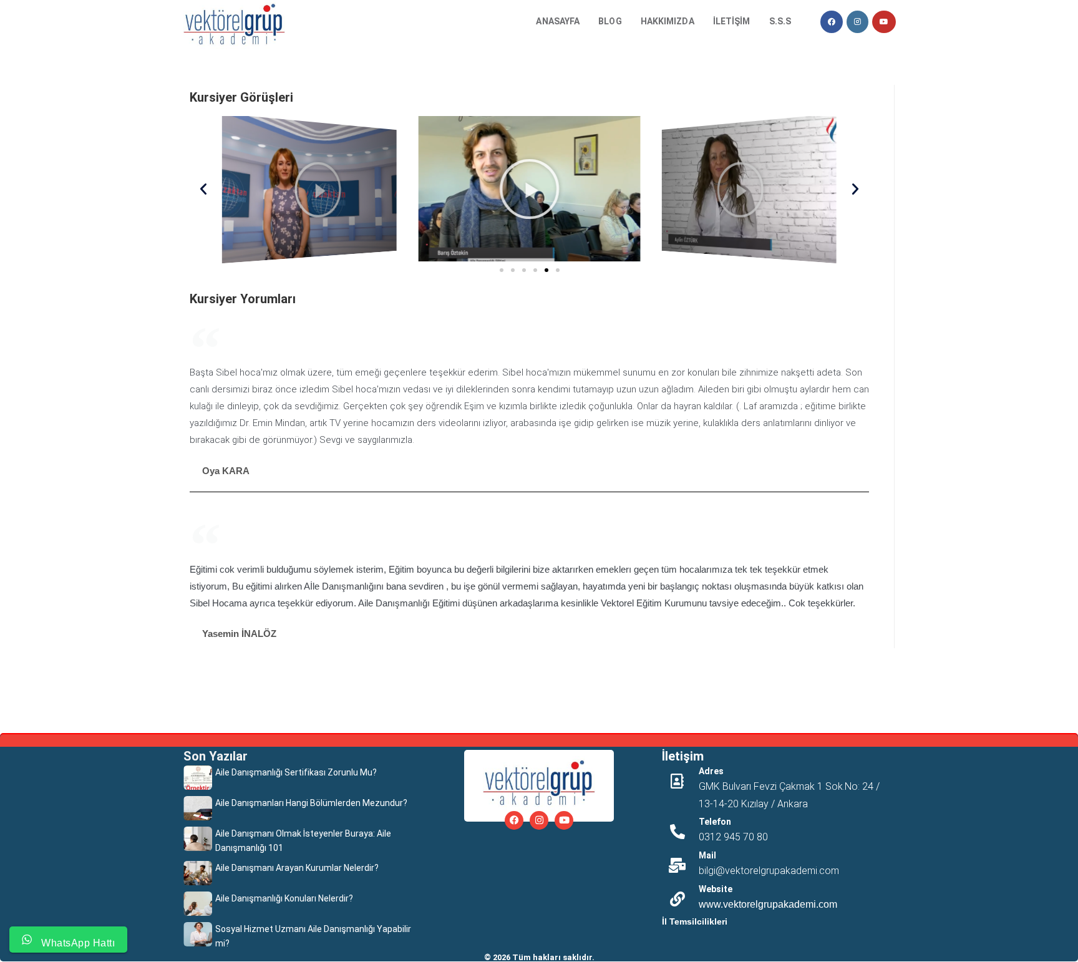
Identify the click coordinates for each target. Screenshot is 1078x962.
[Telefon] (677, 831)
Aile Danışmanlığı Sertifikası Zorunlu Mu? (296, 772)
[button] (203, 189)
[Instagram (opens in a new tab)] (857, 22)
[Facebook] (514, 820)
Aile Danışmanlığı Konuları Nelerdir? (284, 898)
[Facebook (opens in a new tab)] (831, 22)
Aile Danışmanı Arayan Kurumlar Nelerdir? (297, 868)
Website (715, 889)
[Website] (677, 899)
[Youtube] (564, 820)
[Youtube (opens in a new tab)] (884, 22)
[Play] (309, 188)
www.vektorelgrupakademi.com (768, 904)
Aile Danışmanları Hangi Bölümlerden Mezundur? (311, 803)
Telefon (715, 822)
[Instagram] (539, 820)
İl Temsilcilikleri (694, 921)
